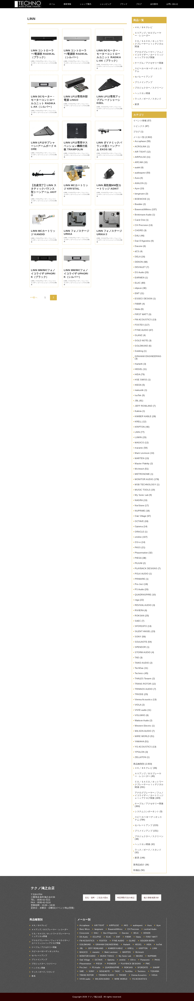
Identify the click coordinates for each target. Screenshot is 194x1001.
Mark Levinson (142, 453)
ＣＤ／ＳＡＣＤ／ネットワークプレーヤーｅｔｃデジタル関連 (149, 44)
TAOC (117, 971)
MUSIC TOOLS (142, 490)
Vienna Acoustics (143, 699)
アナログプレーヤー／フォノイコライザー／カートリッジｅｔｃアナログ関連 (149, 55)
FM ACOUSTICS (143, 319)
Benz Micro (85, 929)
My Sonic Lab (141, 495)
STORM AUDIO (143, 652)
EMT (137, 293)
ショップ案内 (85, 4)
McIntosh (139, 469)
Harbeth (139, 364)
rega (137, 600)
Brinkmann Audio (143, 214)
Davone (138, 246)
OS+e (138, 542)
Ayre (137, 188)
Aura (137, 178)
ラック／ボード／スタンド (148, 99)
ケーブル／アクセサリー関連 (149, 63)
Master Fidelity (142, 463)
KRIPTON (140, 427)
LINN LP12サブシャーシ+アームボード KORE (43, 146)
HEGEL (138, 369)
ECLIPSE (97, 937)
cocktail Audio (150, 929)
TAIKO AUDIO (142, 663)
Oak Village (140, 516)
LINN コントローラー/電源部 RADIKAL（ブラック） (43, 54)
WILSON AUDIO (143, 731)
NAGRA (139, 500)
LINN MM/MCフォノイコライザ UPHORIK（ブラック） (43, 273)
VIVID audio (141, 710)
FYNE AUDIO (141, 330)
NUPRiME (140, 510)
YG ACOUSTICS (143, 746)
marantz (139, 448)
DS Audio (139, 272)
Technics (139, 673)
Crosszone (84, 933)
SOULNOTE (141, 642)
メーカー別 (138, 137)
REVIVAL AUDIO (143, 605)
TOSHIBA (154, 971)
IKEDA (138, 385)
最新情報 (67, 4)
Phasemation (141, 552)
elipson (138, 288)
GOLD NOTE (141, 340)
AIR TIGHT (140, 152)
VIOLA (138, 705)
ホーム (52, 4)
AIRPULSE (140, 157)
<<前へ (33, 297)
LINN (137, 432)
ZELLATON (140, 757)
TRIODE (139, 694)
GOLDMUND (141, 346)
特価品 (136, 870)
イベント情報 (140, 120)
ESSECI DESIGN (143, 298)
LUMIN (138, 437)
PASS (138, 547)
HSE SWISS (141, 379)
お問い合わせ (172, 4)
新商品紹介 (138, 864)
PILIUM (138, 563)
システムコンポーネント (147, 811)
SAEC (138, 621)
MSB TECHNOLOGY (145, 484)
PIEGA (138, 558)
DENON (139, 262)
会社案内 (154, 4)
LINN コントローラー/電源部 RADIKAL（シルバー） (76, 54)
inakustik (139, 390)
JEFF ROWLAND (143, 406)
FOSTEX (139, 325)
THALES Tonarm (143, 678)
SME (82, 971)
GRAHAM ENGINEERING (148, 356)
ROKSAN (139, 615)
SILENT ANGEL (143, 631)
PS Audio (139, 589)
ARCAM (139, 162)
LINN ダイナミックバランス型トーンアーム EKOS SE (109, 146)
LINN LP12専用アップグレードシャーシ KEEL (109, 99)
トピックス (138, 126)
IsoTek (138, 395)
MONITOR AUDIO (144, 479)
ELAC (138, 283)
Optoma (139, 526)
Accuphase (140, 141)
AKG (126, 925)
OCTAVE (139, 521)
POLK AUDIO (141, 573)
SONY (138, 636)
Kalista (138, 411)
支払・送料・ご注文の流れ (96, 898)
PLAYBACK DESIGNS (146, 568)
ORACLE (139, 531)
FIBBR (138, 304)
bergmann (140, 193)
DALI (137, 235)
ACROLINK (140, 146)
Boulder (138, 204)
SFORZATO (141, 626)
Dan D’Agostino (142, 241)
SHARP (156, 967)
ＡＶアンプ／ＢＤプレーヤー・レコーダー (50, 929)
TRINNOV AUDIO (144, 689)
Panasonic (145, 960)
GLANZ (138, 335)
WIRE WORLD (142, 736)
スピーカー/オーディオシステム (45, 951)
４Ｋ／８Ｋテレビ (143, 27)
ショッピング (105, 4)
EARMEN (139, 277)
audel (137, 167)
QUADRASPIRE (143, 594)
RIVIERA (139, 610)
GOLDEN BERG (147, 941)
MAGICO (139, 442)
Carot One (140, 220)
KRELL (138, 421)
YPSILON (140, 752)
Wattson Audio (142, 720)
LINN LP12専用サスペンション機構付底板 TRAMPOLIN (76, 146)
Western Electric (143, 725)
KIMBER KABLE (143, 416)
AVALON (139, 183)
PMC (148, 964)
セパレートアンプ (143, 76)
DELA (137, 256)
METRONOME (142, 474)
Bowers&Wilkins (143, 209)
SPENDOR (140, 647)
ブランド (124, 4)
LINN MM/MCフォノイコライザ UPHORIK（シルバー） (76, 273)
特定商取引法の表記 (126, 898)
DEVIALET (140, 267)
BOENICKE (140, 199)
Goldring (139, 351)
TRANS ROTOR (143, 684)
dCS (137, 251)
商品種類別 (138, 764)
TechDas (139, 668)
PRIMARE (140, 579)
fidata (137, 309)
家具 (137, 104)
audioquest (140, 172)
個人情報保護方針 (151, 898)
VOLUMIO (140, 715)
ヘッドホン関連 (142, 93)
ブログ (139, 4)
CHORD (139, 230)
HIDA (137, 374)
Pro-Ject (139, 584)
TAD (137, 657)
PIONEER (111, 964)
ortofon (138, 537)
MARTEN (139, 458)
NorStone (139, 505)
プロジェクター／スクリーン (149, 87)
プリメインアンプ (143, 82)
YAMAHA (139, 741)
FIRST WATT (141, 314)
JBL (137, 400)
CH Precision (141, 225)
